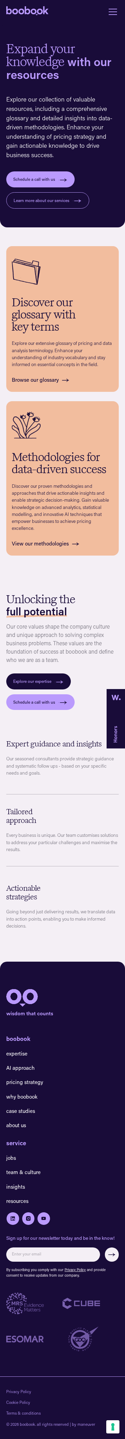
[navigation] (27, 11)
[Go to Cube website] (90, 1303)
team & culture (23, 1172)
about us (16, 1125)
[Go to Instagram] (28, 1218)
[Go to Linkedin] (12, 1218)
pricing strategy (24, 1081)
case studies (20, 1110)
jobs (11, 1157)
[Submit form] (112, 1254)
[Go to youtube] (43, 1218)
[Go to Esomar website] (34, 1339)
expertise (16, 1053)
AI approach (20, 1067)
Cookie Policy (18, 1402)
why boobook (22, 1096)
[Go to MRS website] (34, 1304)
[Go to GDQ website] (90, 1339)
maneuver (86, 1424)
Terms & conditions (23, 1413)
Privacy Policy (75, 1269)
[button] (112, 11)
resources (17, 1200)
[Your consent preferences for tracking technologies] (112, 1426)
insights (15, 1186)
